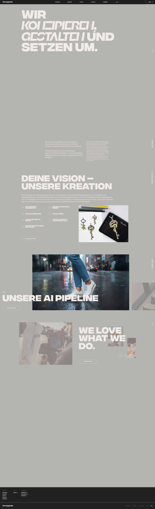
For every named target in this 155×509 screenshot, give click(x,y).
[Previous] (127, 314)
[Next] (143, 314)
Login (14, 492)
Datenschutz (141, 505)
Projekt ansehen (17, 308)
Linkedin (23, 495)
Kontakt (93, 2)
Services (69, 2)
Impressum (128, 505)
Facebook (23, 492)
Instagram (23, 494)
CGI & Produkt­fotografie (48, 295)
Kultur (81, 2)
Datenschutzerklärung (26, 418)
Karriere (105, 2)
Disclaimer (134, 505)
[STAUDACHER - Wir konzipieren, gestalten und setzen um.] (14, 2)
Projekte (57, 2)
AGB (147, 505)
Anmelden (67, 413)
